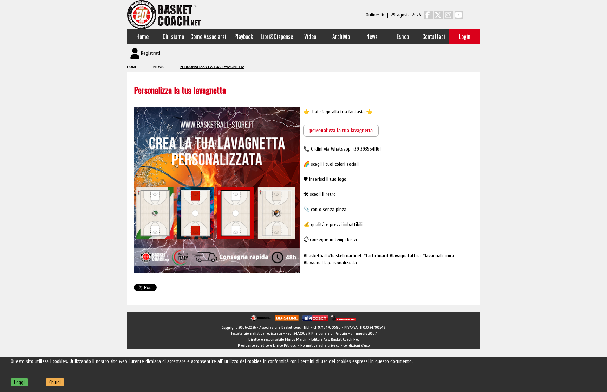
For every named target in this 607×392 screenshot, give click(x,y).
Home (142, 36)
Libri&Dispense (277, 36)
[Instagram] (448, 15)
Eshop (403, 36)
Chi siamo (173, 36)
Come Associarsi (208, 36)
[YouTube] (459, 15)
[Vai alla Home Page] (164, 15)
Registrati (150, 53)
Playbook (243, 36)
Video (310, 36)
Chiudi (55, 382)
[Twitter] (438, 15)
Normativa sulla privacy (320, 345)
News (372, 36)
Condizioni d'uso (356, 345)
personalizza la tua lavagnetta (341, 130)
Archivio (341, 36)
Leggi (19, 382)
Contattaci (433, 36)
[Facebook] (428, 15)
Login (464, 36)
